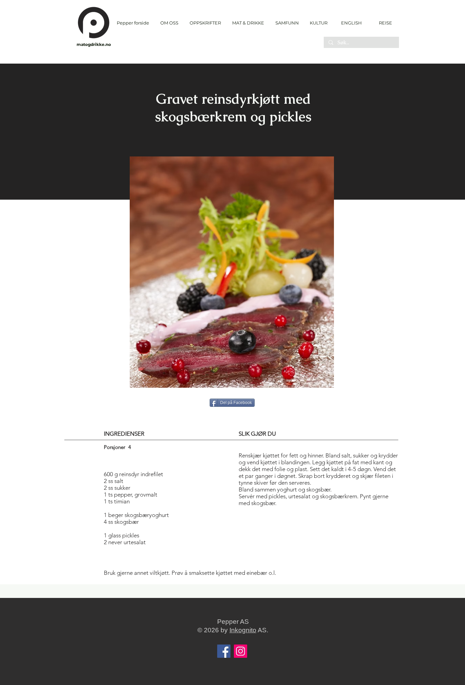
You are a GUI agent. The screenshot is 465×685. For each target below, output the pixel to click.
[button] (205, 23)
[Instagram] (240, 651)
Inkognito (242, 630)
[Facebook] (223, 651)
